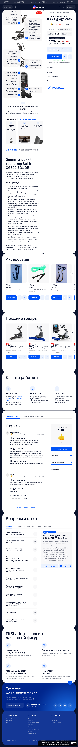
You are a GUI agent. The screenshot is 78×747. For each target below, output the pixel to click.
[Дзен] (70, 705)
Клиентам (55, 2)
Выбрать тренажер (14, 705)
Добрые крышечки (11, 718)
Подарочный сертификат (20, 2)
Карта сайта (32, 733)
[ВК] (60, 705)
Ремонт (30, 724)
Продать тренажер (44, 2)
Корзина (71, 7)
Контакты (62, 2)
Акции (14, 2)
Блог (39, 2)
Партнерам (9, 720)
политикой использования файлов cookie (55, 744)
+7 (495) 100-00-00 (70, 2)
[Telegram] (55, 705)
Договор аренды (56, 722)
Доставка (31, 718)
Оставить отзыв (61, 449)
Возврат (30, 726)
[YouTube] (65, 705)
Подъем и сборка (33, 722)
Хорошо (74, 743)
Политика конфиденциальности (37, 740)
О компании (33, 2)
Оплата (30, 720)
